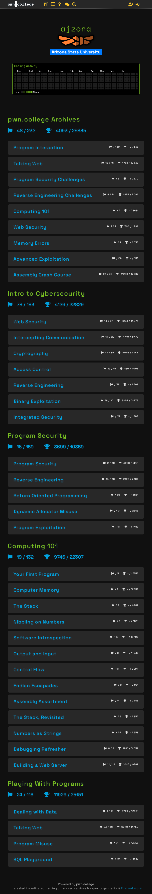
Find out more (131, 888)
